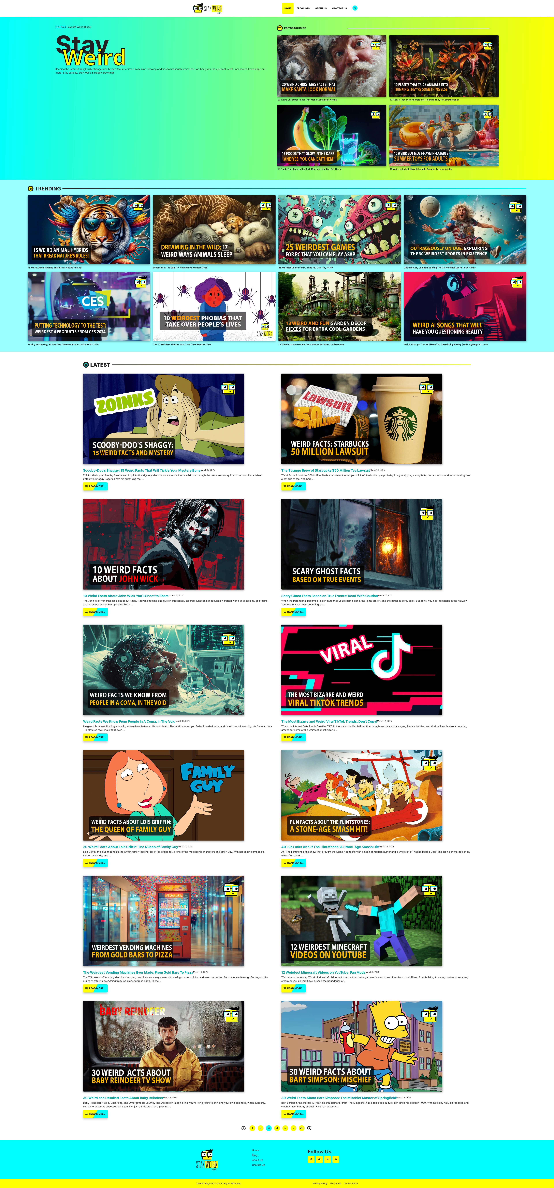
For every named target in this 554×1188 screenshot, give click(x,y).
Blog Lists (303, 8)
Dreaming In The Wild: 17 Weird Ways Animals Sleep (180, 267)
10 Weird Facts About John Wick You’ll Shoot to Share (126, 596)
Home (288, 8)
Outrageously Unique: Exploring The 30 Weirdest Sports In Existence (440, 267)
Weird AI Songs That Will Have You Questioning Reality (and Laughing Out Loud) (446, 344)
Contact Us (339, 8)
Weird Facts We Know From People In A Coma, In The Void (129, 721)
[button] (355, 8)
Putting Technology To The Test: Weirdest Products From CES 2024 (63, 344)
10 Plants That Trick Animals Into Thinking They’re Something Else (425, 99)
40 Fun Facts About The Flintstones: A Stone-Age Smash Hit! (330, 847)
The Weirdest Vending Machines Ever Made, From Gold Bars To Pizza (138, 972)
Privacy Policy (320, 1183)
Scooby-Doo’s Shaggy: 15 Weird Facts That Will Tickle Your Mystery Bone (142, 470)
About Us (321, 8)
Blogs (255, 1155)
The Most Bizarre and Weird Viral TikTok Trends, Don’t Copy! (329, 721)
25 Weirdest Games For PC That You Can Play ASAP (305, 267)
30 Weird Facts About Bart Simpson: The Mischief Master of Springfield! (339, 1098)
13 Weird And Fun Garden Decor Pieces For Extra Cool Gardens (311, 344)
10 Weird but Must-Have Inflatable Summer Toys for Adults (421, 169)
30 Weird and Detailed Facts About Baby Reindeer (123, 1098)
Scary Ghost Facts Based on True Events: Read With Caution (329, 596)
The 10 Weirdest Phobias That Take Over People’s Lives (182, 344)
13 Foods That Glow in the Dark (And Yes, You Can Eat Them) (310, 169)
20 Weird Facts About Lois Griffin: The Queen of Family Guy (130, 847)
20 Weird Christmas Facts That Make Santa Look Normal (307, 99)
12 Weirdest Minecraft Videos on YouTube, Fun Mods (323, 972)
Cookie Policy (351, 1183)
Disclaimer (335, 1183)
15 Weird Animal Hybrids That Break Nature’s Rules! (55, 267)
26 (301, 1128)
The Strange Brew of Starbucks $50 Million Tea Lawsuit (325, 470)
